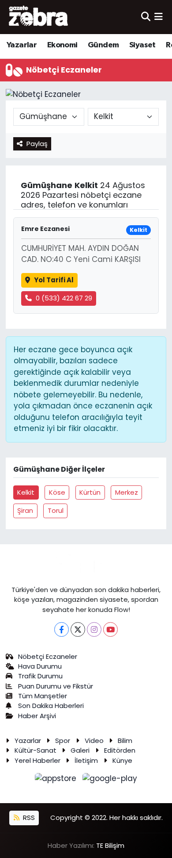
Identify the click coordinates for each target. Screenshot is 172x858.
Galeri (80, 750)
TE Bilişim (110, 845)
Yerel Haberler (37, 760)
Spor (62, 740)
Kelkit (25, 492)
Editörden (119, 750)
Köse (57, 492)
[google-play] (110, 780)
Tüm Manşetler (42, 695)
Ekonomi (62, 45)
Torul (56, 510)
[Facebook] (61, 629)
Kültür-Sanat (35, 750)
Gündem (103, 45)
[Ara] (145, 17)
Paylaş (37, 143)
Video (94, 740)
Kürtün (90, 492)
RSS (28, 817)
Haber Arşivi (37, 715)
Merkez (126, 492)
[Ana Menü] (158, 17)
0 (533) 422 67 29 (64, 298)
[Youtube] (110, 629)
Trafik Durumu (40, 676)
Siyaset (142, 45)
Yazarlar (22, 45)
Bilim (125, 740)
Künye (122, 760)
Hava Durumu (40, 666)
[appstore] (57, 780)
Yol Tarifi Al (54, 280)
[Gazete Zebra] (39, 17)
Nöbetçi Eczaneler (47, 656)
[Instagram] (94, 629)
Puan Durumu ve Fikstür (55, 686)
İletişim (86, 760)
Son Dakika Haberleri (51, 705)
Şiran (25, 510)
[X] (78, 629)
